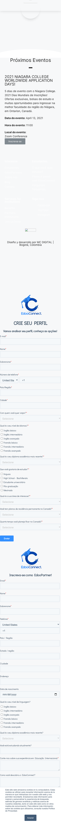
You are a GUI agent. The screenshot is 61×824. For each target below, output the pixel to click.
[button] (15, 141)
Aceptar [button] (30, 817)
